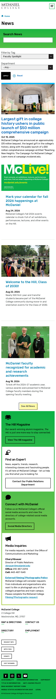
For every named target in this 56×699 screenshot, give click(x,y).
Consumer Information (27, 680)
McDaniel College (10, 609)
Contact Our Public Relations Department (28, 483)
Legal (38, 690)
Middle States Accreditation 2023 (17, 690)
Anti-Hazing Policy (32, 683)
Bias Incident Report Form (13, 686)
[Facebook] (6, 676)
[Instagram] (12, 676)
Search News (12, 34)
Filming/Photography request (21, 597)
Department (8, 63)
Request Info (9, 642)
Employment (32, 630)
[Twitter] (19, 676)
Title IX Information (10, 683)
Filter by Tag (8, 52)
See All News (28, 406)
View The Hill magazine (20, 440)
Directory (7, 630)
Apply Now (8, 649)
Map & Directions (11, 622)
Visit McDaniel (9, 663)
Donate (6, 656)
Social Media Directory (20, 526)
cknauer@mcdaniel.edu (17, 565)
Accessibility (7, 680)
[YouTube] (25, 676)
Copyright (45, 680)
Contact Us (32, 622)
